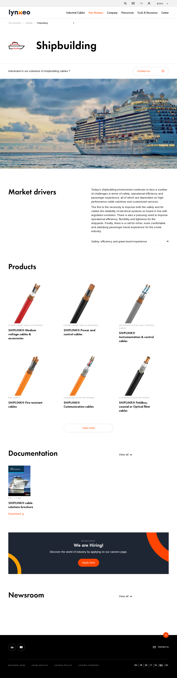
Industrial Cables (75, 12)
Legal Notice (40, 665)
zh (166, 665)
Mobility (29, 23)
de (146, 665)
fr (141, 665)
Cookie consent (88, 665)
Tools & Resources (147, 12)
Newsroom (127, 12)
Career (165, 12)
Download (15, 513)
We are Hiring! (88, 545)
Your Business (95, 12)
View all (124, 454)
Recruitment (88, 541)
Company (112, 12)
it (151, 665)
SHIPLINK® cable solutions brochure (20, 505)
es (156, 665)
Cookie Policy (63, 665)
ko (161, 665)
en (136, 665)
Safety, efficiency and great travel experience (119, 241)
